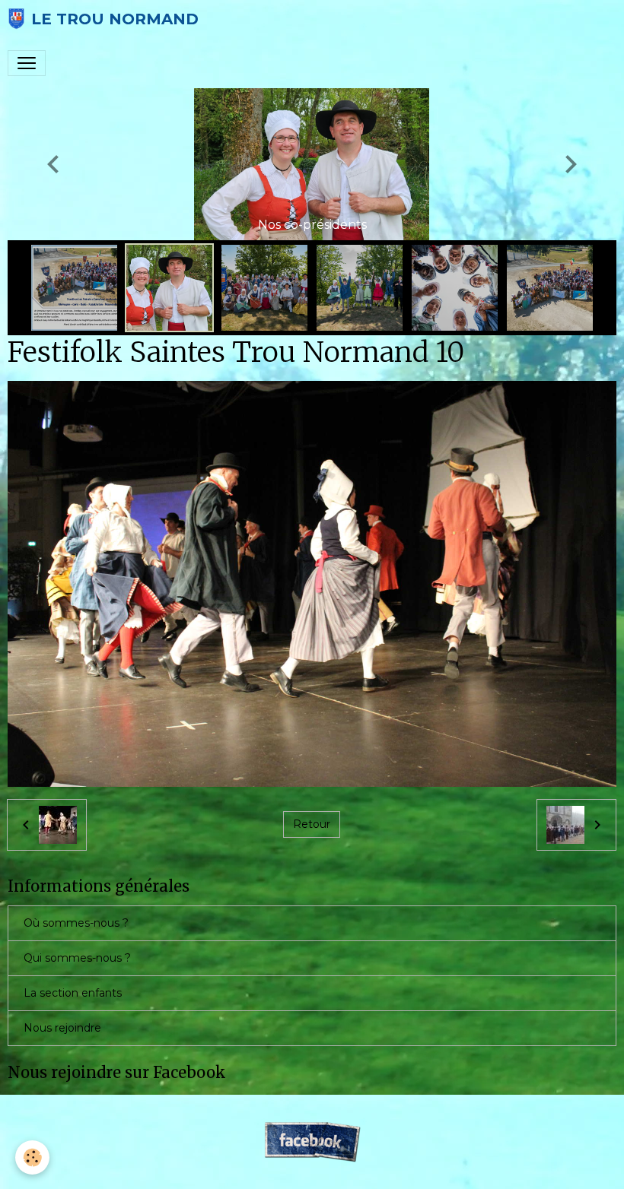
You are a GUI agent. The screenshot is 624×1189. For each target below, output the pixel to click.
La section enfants (73, 993)
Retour (311, 824)
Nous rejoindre (62, 1028)
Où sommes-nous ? (76, 923)
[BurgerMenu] (27, 63)
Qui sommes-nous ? (77, 958)
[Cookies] (32, 1157)
